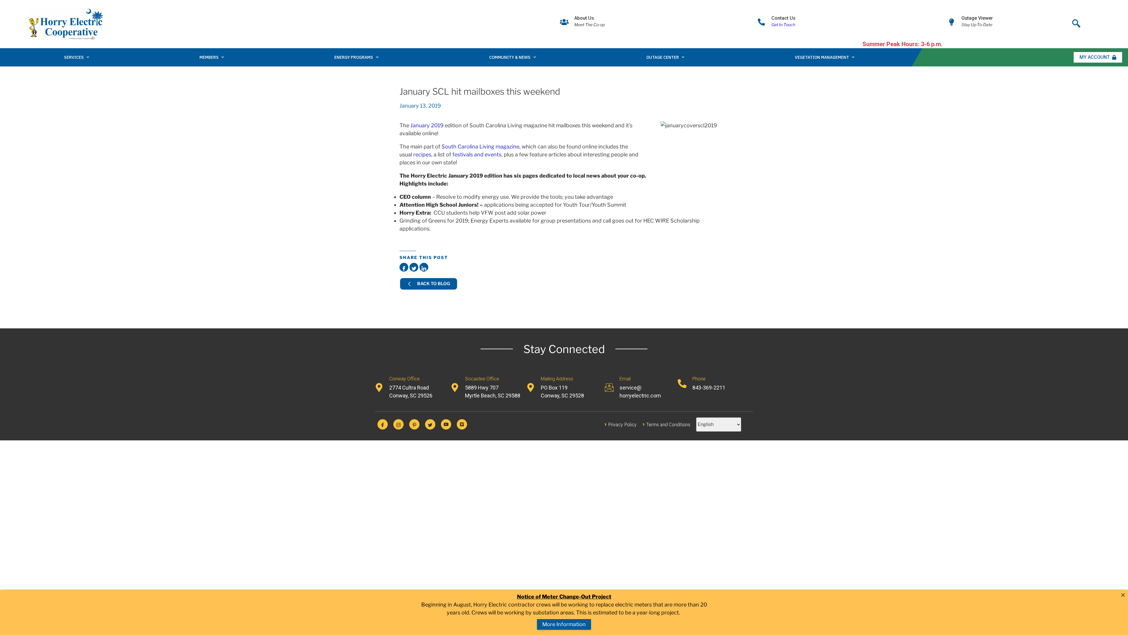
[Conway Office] (379, 387)
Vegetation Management (822, 57)
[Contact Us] (761, 22)
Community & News (510, 57)
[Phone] (682, 383)
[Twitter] (430, 424)
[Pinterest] (414, 424)
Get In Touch (783, 24)
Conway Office (404, 379)
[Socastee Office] (454, 387)
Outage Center (662, 57)
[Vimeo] (462, 424)
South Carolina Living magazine (480, 146)
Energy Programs (353, 57)
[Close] (1123, 595)
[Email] (609, 387)
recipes (422, 154)
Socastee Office (482, 379)
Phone (699, 379)
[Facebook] (382, 424)
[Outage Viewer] (951, 22)
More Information (564, 624)
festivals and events (476, 154)
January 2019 (427, 125)
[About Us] (564, 22)
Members (209, 57)
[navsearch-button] (1076, 22)
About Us (584, 18)
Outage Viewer (977, 18)
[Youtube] (446, 424)
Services (74, 57)
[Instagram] (398, 424)
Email (625, 379)
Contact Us (783, 18)
